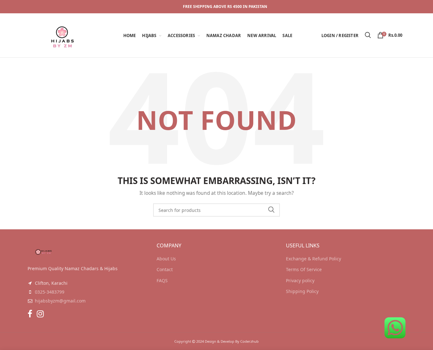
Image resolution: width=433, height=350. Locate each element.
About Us (166, 259)
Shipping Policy (302, 291)
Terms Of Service (304, 269)
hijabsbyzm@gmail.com (60, 301)
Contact (165, 269)
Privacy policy (300, 280)
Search (271, 210)
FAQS (162, 280)
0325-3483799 (49, 292)
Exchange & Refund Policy (313, 259)
